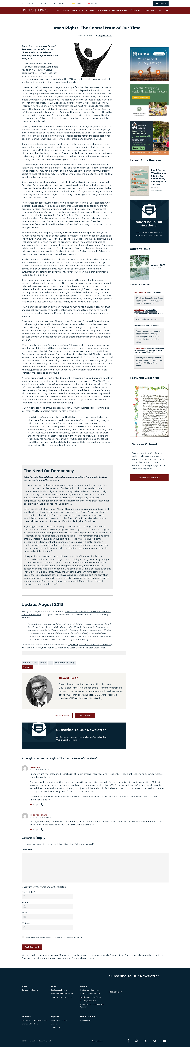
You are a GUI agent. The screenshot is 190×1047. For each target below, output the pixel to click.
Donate (162, 3)
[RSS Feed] (145, 1041)
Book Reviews (103, 10)
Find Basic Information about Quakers (92, 1005)
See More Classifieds (149, 477)
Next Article (85, 716)
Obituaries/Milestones (89, 990)
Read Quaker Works (88, 1001)
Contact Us (55, 1027)
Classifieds (59, 4)
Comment (28, 849)
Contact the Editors (30, 990)
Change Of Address (30, 1024)
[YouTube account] (164, 1041)
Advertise (45, 4)
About (159, 10)
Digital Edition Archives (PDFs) (34, 1020)
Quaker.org (149, 10)
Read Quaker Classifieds (90, 997)
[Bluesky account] (155, 1041)
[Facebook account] (128, 1041)
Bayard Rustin (105, 35)
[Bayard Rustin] (39, 691)
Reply (35, 804)
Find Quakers (63, 10)
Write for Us (77, 10)
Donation (114, 992)
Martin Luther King (65, 662)
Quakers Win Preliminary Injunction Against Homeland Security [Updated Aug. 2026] (148, 312)
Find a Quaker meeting (90, 994)
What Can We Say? (154, 292)
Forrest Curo (138, 325)
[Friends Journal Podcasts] (136, 1041)
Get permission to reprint (61, 997)
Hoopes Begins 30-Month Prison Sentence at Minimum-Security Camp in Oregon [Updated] (149, 350)
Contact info (85, 1020)
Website (26, 923)
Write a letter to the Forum (62, 994)
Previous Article (62, 716)
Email (25, 912)
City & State (28, 892)
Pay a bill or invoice (59, 1020)
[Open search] (167, 10)
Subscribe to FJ (28, 4)
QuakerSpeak (121, 10)
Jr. (51, 662)
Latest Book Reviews (146, 160)
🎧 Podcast (135, 10)
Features (27, 667)
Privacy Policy (97, 1041)
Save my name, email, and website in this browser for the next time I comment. (55, 937)
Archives (90, 10)
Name (25, 902)
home (43, 662)
